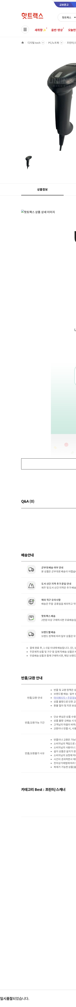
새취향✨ (40, 30)
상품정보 (42, 189)
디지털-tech (34, 42)
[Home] (22, 42)
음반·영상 (57, 30)
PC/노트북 (53, 42)
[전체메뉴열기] (25, 29)
